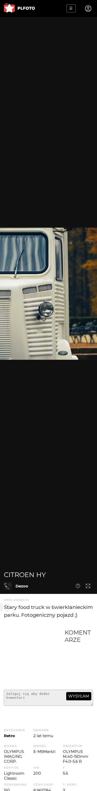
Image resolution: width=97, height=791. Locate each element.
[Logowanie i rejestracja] (88, 8)
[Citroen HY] (8, 586)
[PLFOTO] (19, 8)
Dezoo (22, 586)
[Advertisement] (34, 657)
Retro (9, 735)
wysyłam (78, 696)
